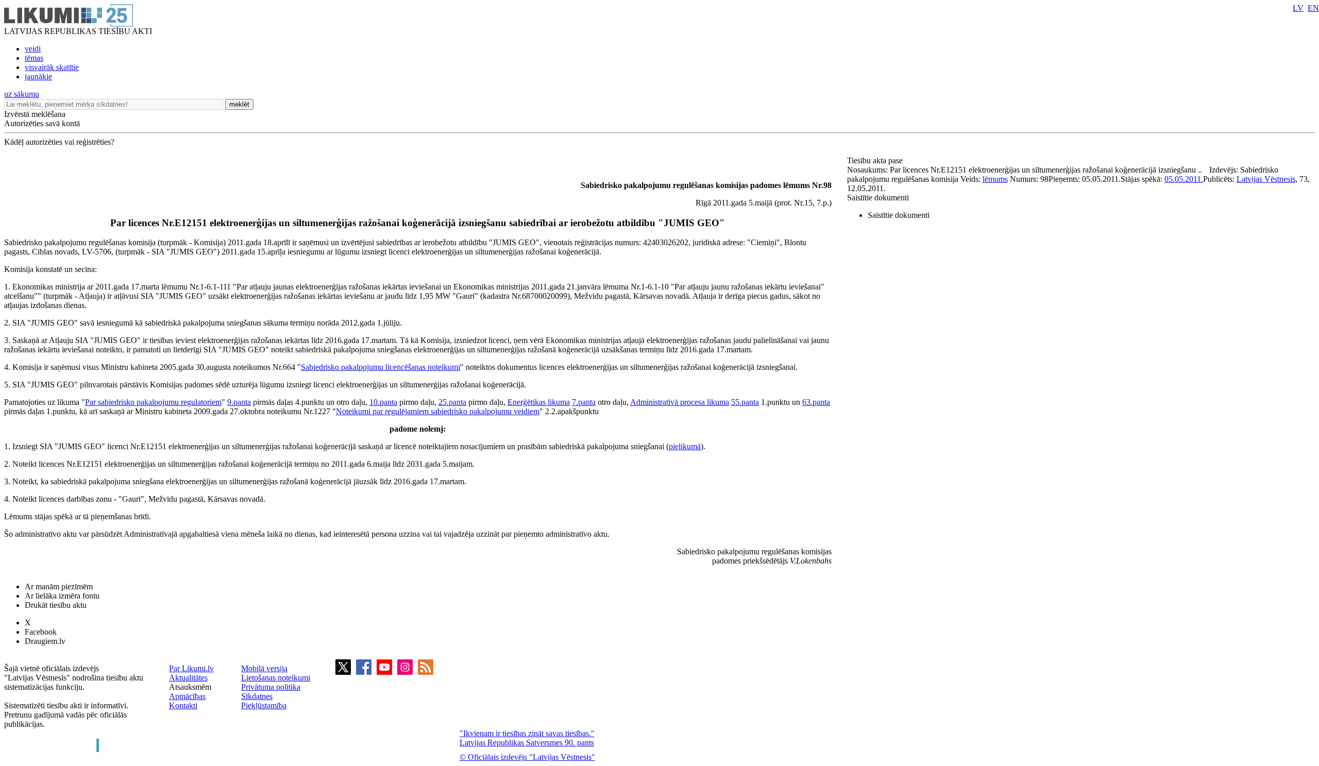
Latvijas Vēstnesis (1266, 179)
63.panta (816, 402)
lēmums (995, 179)
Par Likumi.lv (191, 668)
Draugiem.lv (45, 641)
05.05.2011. (1183, 179)
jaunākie (38, 76)
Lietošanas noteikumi (275, 677)
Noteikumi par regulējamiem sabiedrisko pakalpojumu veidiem (437, 411)
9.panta (239, 402)
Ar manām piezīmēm (59, 586)
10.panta (383, 402)
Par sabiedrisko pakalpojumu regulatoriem (153, 402)
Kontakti (183, 705)
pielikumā (685, 446)
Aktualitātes (188, 677)
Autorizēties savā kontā (42, 123)
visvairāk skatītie (52, 67)
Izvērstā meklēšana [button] (34, 114)
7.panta (584, 402)
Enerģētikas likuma (539, 402)
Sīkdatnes (257, 696)
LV (1298, 8)
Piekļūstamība (263, 705)
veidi (33, 48)
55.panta (745, 402)
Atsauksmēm (190, 687)
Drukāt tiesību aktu (56, 605)
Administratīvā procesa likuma (679, 402)
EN (1313, 8)
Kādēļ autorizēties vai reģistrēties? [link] (59, 142)
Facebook (41, 631)
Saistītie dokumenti (878, 197)
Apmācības (187, 696)
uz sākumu (21, 94)
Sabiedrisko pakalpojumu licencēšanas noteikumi (380, 367)
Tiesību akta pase (876, 160)
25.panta (452, 402)
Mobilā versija (264, 668)
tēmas (34, 58)
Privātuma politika (270, 687)
